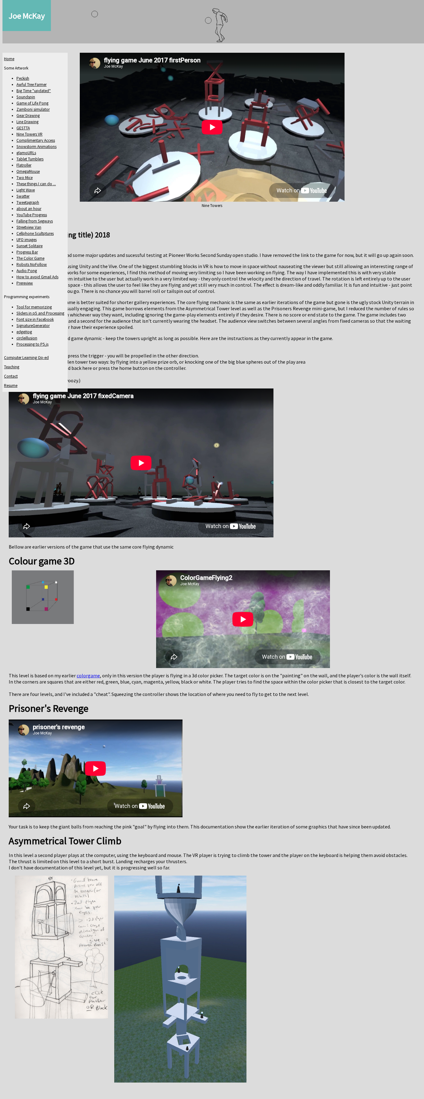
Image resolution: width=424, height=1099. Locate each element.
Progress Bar (27, 252)
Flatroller (23, 165)
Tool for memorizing (34, 307)
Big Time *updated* (33, 90)
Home (9, 58)
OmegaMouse (28, 171)
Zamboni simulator (33, 109)
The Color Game (30, 258)
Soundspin (25, 97)
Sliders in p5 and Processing (40, 313)
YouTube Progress (31, 215)
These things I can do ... (36, 183)
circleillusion (26, 338)
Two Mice (24, 177)
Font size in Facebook (35, 319)
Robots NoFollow (31, 264)
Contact (11, 376)
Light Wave (25, 190)
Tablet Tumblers (29, 159)
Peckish (22, 78)
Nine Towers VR (29, 134)
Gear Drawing (28, 115)
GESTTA (23, 128)
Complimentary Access (35, 140)
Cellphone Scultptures (35, 233)
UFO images (26, 239)
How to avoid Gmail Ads (37, 277)
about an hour (28, 208)
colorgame (88, 675)
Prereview (24, 283)
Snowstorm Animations (36, 146)
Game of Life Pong (32, 103)
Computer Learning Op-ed (26, 357)
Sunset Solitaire (29, 246)
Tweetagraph (27, 202)
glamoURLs (26, 152)
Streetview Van (28, 227)
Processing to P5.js (32, 344)
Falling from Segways (34, 221)
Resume (10, 385)
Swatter (22, 196)
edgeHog (24, 331)
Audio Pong (26, 270)
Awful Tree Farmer (31, 84)
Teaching (11, 367)
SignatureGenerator (33, 325)
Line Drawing (27, 121)
